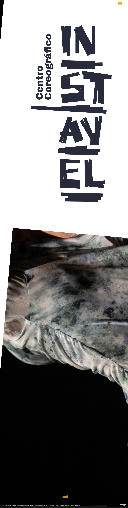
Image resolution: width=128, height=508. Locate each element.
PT (64, 496)
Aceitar (123, 505)
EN (67, 496)
